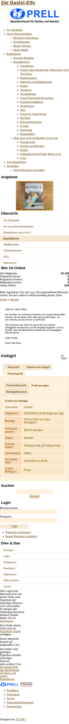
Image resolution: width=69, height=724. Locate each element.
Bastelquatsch (28, 78)
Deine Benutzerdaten (19, 34)
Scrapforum (27, 106)
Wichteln (25, 118)
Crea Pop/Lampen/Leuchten (37, 98)
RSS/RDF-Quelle (10, 631)
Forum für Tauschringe (33, 114)
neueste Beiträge (23, 58)
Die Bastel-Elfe (18, 2)
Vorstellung (26, 66)
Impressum (9, 262)
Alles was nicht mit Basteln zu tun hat (35, 138)
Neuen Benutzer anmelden (21, 536)
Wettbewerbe (11, 244)
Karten (24, 86)
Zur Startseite (15, 30)
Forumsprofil (15, 373)
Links (6, 556)
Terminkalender (12, 250)
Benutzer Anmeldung (25, 38)
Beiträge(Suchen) (16, 391)
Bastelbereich (21, 62)
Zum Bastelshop (16, 162)
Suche (7, 586)
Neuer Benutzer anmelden (29, 170)
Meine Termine (22, 46)
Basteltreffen (27, 134)
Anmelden (13, 166)
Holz (23, 110)
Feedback (9, 568)
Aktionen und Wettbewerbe (36, 82)
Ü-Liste (24, 126)
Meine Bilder (20, 50)
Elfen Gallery (11, 580)
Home (3, 299)
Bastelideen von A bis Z (17, 232)
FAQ (6, 256)
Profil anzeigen (40, 385)
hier (32, 292)
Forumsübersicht (16, 385)
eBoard (14, 299)
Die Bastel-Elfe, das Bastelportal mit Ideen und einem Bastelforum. (9, 673)
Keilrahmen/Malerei (31, 102)
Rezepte (8, 550)
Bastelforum (14, 54)
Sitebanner (9, 562)
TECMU (20, 719)
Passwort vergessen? (18, 532)
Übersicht (13, 367)
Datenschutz (14, 706)
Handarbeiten (28, 94)
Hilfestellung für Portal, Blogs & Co (40, 154)
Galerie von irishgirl (38, 367)
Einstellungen (21, 42)
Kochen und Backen (32, 146)
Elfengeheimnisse (31, 122)
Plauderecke (27, 142)
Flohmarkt (26, 130)
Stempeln (25, 90)
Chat (23, 158)
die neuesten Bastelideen (18, 226)
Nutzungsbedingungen (20, 702)
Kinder (24, 150)
